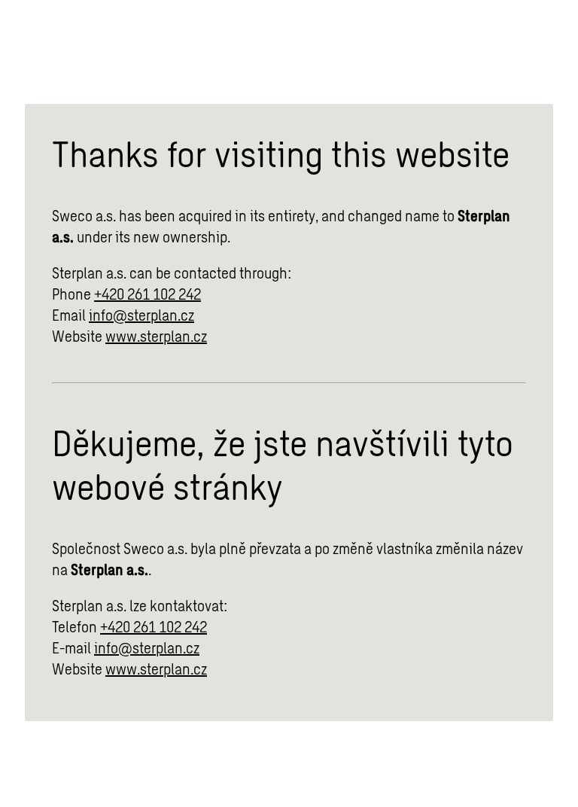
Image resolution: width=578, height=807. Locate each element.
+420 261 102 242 (147, 294)
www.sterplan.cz (156, 336)
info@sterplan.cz (141, 315)
